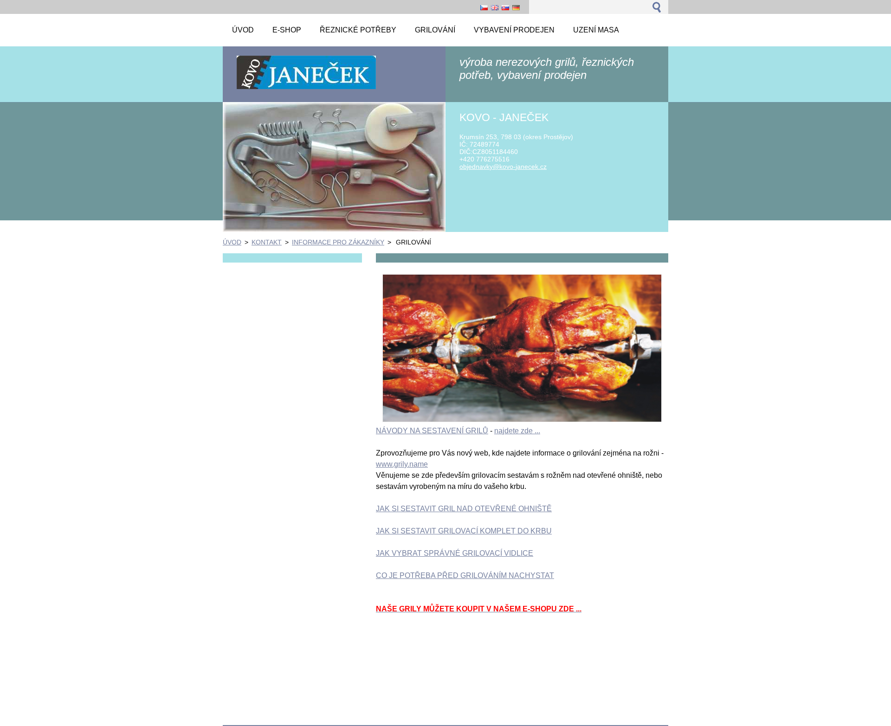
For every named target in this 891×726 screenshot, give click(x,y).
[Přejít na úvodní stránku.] (306, 88)
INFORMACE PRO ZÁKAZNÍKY (338, 242)
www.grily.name (402, 464)
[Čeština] (484, 7)
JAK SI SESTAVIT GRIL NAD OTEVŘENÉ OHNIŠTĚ (464, 509)
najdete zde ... (517, 431)
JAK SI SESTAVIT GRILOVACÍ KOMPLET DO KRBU (464, 531)
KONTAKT (267, 242)
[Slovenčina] (505, 7)
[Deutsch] (516, 7)
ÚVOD (232, 242)
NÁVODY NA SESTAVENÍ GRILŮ (432, 431)
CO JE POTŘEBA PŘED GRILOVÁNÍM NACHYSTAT (465, 575)
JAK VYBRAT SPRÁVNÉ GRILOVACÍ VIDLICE (454, 553)
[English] (494, 7)
